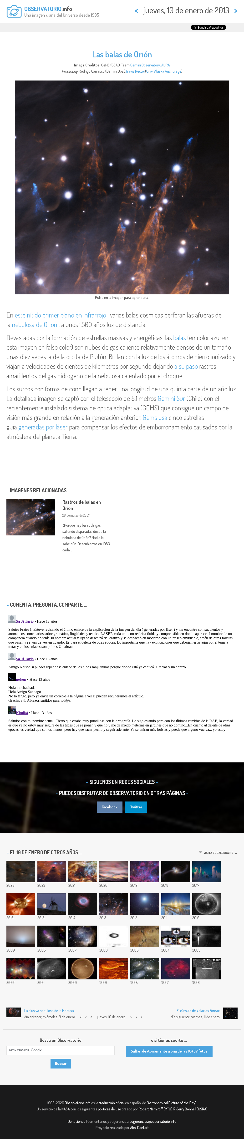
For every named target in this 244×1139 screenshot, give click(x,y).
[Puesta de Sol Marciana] (20, 936)
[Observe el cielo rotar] (51, 968)
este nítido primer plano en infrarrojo (60, 315)
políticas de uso (109, 1109)
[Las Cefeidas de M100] (206, 968)
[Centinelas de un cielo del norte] (206, 871)
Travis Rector (135, 71)
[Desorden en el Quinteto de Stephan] (144, 968)
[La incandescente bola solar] (82, 968)
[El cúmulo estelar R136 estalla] (82, 871)
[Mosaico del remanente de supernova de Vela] (144, 871)
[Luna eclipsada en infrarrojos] (175, 968)
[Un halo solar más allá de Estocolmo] (175, 904)
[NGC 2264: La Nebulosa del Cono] (51, 871)
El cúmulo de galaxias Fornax (198, 1010)
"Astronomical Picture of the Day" (171, 1102)
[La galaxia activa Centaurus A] (51, 936)
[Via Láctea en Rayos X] (20, 968)
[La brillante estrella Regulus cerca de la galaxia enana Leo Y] (144, 904)
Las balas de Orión (122, 54)
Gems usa (155, 417)
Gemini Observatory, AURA (150, 65)
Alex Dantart (139, 1127)
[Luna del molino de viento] (51, 904)
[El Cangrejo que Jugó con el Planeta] (206, 936)
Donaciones (76, 1121)
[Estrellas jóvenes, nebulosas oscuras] (20, 871)
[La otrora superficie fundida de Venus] (113, 968)
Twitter (136, 807)
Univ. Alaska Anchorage (163, 71)
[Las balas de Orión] (113, 904)
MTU (168, 1109)
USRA (202, 1109)
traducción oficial (111, 1102)
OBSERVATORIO (42, 8)
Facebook (109, 807)
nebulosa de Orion (34, 324)
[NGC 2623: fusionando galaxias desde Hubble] (175, 871)
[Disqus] (122, 672)
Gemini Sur (171, 398)
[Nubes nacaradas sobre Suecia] (113, 871)
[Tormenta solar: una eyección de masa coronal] (20, 904)
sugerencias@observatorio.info (153, 1121)
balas (179, 337)
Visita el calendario (217, 853)
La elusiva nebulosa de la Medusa (49, 1010)
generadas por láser (43, 427)
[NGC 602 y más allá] (82, 936)
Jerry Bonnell (186, 1109)
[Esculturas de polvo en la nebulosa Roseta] (144, 936)
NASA (65, 1109)
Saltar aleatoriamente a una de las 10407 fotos (169, 1051)
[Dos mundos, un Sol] (175, 936)
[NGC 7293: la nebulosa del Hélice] (82, 904)
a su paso (186, 366)
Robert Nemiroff (151, 1109)
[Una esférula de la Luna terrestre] (206, 904)
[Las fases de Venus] (113, 936)
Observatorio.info (78, 1102)
